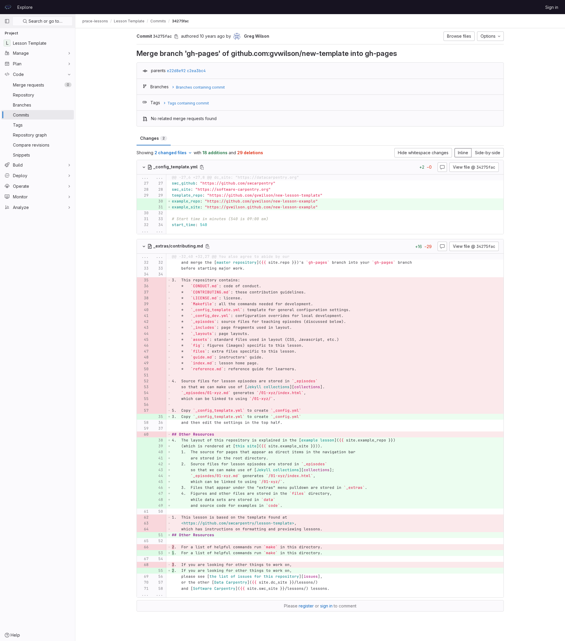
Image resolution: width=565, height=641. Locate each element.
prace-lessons (95, 21)
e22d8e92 (176, 70)
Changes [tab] (152, 138)
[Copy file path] (201, 167)
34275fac (180, 21)
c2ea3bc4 (196, 70)
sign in (326, 605)
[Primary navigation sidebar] (7, 21)
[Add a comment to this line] (136, 183)
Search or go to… (44, 21)
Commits (158, 21)
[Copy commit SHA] (176, 36)
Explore (25, 7)
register (306, 605)
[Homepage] (8, 7)
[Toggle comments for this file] (442, 167)
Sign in (551, 7)
